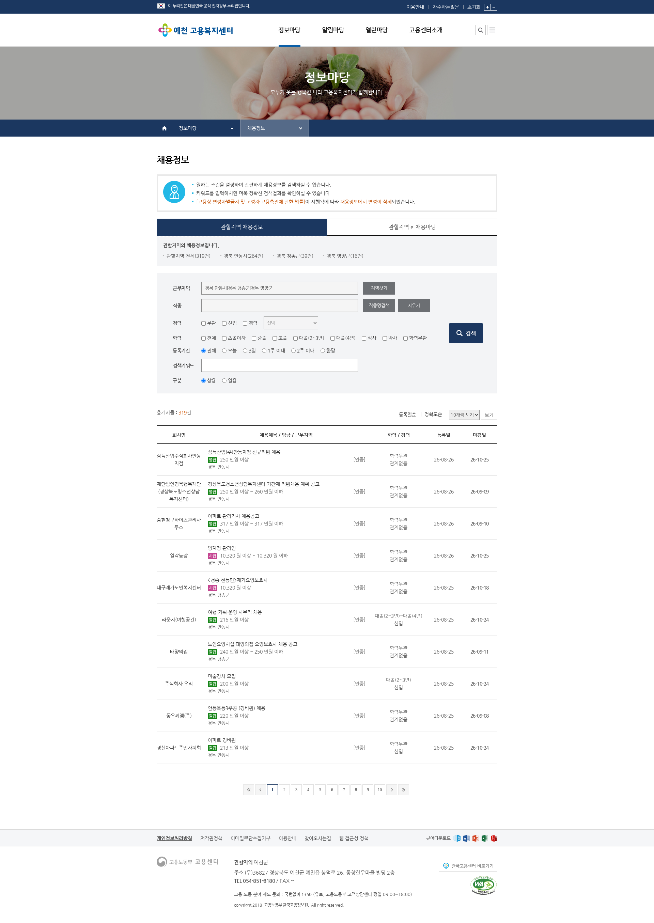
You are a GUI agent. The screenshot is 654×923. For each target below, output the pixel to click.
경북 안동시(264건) (243, 256)
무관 (211, 323)
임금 (286, 435)
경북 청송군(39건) (295, 256)
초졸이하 (237, 338)
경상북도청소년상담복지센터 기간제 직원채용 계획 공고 (264, 484)
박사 (392, 338)
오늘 (232, 350)
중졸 (262, 338)
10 (380, 789)
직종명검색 (379, 305)
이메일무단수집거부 (250, 838)
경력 (253, 323)
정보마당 (188, 128)
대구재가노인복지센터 (179, 587)
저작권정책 (211, 838)
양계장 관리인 (222, 548)
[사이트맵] (492, 30)
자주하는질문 (446, 7)
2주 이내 (305, 350)
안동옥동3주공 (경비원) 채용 (236, 708)
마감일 (479, 435)
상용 (211, 380)
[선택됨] (289, 35)
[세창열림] (483, 885)
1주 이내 (276, 350)
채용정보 (256, 128)
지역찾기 (379, 288)
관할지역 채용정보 (242, 227)
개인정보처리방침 (174, 838)
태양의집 (179, 651)
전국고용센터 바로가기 (472, 866)
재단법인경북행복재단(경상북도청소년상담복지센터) (179, 491)
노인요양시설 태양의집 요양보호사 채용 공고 (252, 644)
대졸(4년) (346, 338)
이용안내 (415, 7)
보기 (489, 415)
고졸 (282, 338)
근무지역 (304, 435)
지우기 (414, 305)
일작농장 (179, 555)
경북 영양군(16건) (345, 256)
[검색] (466, 333)
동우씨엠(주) (179, 715)
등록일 (443, 435)
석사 (372, 338)
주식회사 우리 (179, 683)
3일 (252, 350)
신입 (232, 323)
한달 (330, 350)
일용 (232, 380)
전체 (211, 338)
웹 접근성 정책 (354, 838)
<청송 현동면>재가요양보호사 (238, 580)
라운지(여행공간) (179, 619)
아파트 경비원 (222, 740)
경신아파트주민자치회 (179, 747)
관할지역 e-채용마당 (412, 227)
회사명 (179, 435)
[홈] (164, 127)
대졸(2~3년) (311, 338)
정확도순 (433, 414)
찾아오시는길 (318, 838)
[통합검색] (481, 30)
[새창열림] (457, 838)
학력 (392, 435)
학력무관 (418, 338)
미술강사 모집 (222, 676)
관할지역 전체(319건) (189, 256)
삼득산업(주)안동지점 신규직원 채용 (244, 452)
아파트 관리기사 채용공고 (233, 516)
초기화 (474, 7)
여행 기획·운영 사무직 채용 (235, 612)
